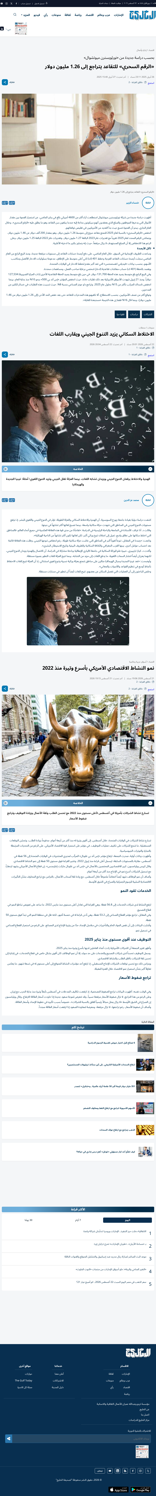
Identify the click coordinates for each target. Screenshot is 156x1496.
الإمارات (119, 15)
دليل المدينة (58, 1387)
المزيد (26, 15)
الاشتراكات (58, 1380)
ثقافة (68, 15)
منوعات (56, 15)
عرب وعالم (104, 15)
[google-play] (140, 1490)
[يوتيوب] (2, 3)
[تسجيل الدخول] (46, 3)
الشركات (148, 314)
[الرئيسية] (138, 1357)
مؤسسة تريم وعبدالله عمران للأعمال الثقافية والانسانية (123, 1404)
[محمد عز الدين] (148, 500)
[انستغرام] (6, 3)
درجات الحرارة (103, 3)
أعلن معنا (59, 1373)
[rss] (125, 1470)
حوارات (28, 1373)
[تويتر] (11, 3)
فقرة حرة (120, 314)
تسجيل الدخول (39, 3)
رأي (46, 15)
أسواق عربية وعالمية (137, 662)
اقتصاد (89, 15)
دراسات (134, 314)
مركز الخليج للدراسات (139, 1420)
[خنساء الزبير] (148, 203)
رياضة (78, 15)
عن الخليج (144, 1409)
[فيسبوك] (16, 3)
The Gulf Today (23, 1380)
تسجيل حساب (25, 3)
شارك (11, 82)
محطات (142, 328)
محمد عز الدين (131, 500)
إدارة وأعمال (141, 50)
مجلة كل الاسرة (25, 1387)
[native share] (5, 82)
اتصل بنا (145, 1414)
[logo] (143, 15)
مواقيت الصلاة (116, 3)
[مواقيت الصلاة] (2, 29)
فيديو (37, 15)
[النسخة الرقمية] (21, 29)
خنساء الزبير (132, 203)
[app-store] (118, 1490)
